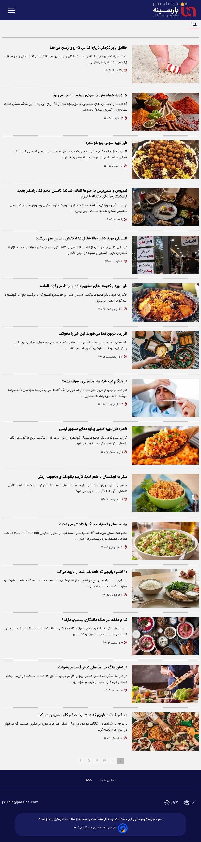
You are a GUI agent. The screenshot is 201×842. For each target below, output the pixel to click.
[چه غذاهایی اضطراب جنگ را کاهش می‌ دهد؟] (165, 541)
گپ (193, 802)
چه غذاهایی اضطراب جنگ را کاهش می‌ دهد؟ (93, 524)
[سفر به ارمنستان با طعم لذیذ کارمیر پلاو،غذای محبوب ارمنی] (165, 493)
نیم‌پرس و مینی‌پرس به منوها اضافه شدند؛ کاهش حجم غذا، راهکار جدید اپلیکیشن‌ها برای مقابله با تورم (72, 194)
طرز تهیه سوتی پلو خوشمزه (106, 143)
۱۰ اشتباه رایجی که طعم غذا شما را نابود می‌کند (91, 572)
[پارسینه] (172, 10)
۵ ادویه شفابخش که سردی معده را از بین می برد (90, 95)
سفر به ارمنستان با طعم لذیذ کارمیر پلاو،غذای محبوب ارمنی (82, 477)
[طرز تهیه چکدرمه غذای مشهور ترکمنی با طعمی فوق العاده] (165, 302)
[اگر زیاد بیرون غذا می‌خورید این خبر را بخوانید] (165, 350)
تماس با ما (107, 780)
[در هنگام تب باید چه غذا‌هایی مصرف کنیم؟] (165, 398)
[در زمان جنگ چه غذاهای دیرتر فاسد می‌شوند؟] (165, 684)
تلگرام (174, 802)
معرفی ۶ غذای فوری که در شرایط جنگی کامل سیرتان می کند (82, 715)
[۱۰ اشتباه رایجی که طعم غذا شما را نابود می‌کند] (165, 588)
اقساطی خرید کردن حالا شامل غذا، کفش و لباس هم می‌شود (81, 239)
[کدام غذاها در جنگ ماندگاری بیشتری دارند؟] (165, 636)
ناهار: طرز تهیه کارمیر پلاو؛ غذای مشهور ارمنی (93, 429)
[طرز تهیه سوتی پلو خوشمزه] (165, 159)
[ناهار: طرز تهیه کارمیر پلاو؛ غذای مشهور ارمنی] (165, 445)
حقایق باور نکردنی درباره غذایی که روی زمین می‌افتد (88, 48)
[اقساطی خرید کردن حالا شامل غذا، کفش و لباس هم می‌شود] (165, 255)
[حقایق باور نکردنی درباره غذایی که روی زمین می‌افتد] (165, 64)
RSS (89, 780)
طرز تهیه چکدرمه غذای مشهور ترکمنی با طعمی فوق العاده (83, 286)
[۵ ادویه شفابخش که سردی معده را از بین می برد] (165, 112)
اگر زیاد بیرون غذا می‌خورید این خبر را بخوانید (92, 334)
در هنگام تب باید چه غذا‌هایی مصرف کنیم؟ (94, 382)
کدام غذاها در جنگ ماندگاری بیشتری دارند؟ (94, 620)
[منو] (11, 11)
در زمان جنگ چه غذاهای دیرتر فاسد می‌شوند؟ (92, 668)
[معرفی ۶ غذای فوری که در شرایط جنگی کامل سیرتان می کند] (165, 731)
